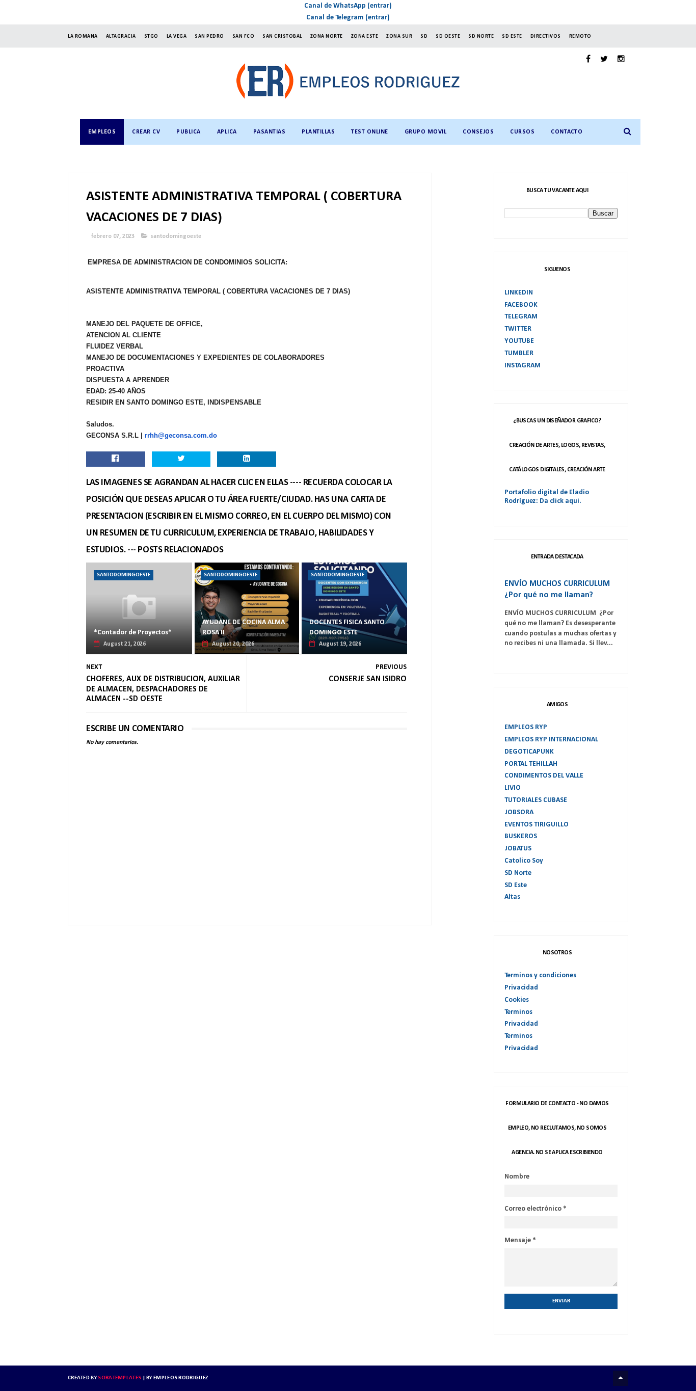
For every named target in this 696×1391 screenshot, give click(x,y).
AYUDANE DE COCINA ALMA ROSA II (243, 627)
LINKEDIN (518, 293)
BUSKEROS (520, 836)
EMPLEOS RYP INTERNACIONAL (551, 739)
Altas (512, 897)
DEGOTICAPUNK (529, 752)
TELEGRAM (521, 316)
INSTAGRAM (522, 365)
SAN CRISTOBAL (282, 36)
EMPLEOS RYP (525, 727)
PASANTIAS (269, 132)
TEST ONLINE (369, 132)
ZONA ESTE (365, 36)
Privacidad (521, 988)
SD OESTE (448, 36)
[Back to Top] (620, 1378)
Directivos (545, 36)
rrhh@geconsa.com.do (181, 435)
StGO (151, 36)
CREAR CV (146, 132)
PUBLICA (188, 132)
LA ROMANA (83, 36)
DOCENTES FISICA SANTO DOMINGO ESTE (347, 627)
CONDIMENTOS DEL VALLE (543, 776)
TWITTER (517, 329)
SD (423, 36)
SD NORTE (481, 36)
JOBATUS (517, 848)
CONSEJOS (478, 132)
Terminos (518, 1012)
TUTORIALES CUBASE (535, 800)
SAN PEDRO (209, 36)
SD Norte (517, 873)
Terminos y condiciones (540, 975)
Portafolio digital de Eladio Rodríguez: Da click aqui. (546, 497)
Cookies (516, 1000)
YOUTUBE (519, 341)
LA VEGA (177, 36)
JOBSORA (518, 812)
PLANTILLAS (318, 132)
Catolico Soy (523, 861)
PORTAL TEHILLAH (530, 764)
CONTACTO (566, 132)
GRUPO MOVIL (426, 132)
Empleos (102, 132)
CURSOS (522, 132)
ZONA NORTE (326, 36)
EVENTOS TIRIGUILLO (536, 824)
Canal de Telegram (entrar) (348, 17)
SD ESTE (512, 36)
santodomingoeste (175, 236)
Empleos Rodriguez (180, 1378)
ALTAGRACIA (121, 36)
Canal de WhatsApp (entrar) (348, 6)
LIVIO (512, 788)
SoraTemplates (119, 1378)
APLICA (227, 132)
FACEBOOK (521, 305)
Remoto (580, 36)
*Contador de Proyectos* (133, 632)
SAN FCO (243, 36)
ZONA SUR (399, 36)
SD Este (515, 885)
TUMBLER (518, 353)
